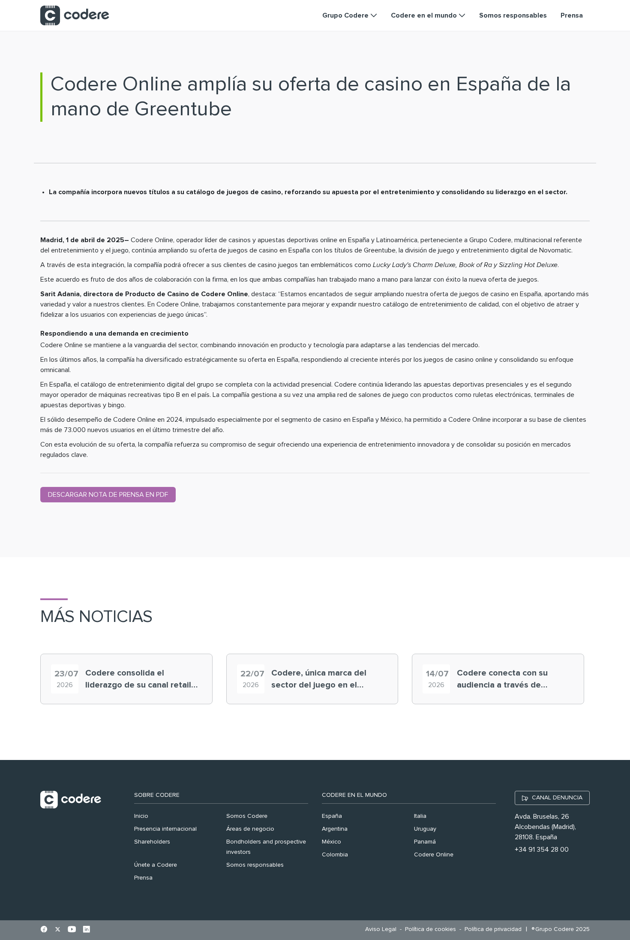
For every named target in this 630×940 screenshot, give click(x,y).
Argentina (335, 829)
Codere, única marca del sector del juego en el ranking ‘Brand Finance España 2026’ (318, 680)
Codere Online (433, 855)
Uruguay (425, 829)
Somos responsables (255, 865)
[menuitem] (383, 929)
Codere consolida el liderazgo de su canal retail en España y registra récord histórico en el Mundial (138, 680)
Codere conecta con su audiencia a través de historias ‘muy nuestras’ (503, 680)
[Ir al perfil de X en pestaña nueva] (57, 930)
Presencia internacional (165, 829)
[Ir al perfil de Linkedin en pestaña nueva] (86, 930)
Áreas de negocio (250, 829)
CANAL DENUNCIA (557, 798)
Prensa (143, 878)
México (331, 842)
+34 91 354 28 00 (542, 849)
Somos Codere (246, 816)
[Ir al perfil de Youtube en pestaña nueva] (72, 930)
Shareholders (152, 842)
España (332, 816)
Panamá (425, 842)
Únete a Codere (155, 865)
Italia (420, 816)
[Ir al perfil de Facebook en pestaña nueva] (44, 930)
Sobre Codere (157, 795)
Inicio (141, 816)
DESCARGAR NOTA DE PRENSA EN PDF (108, 494)
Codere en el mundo (354, 795)
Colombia (335, 855)
